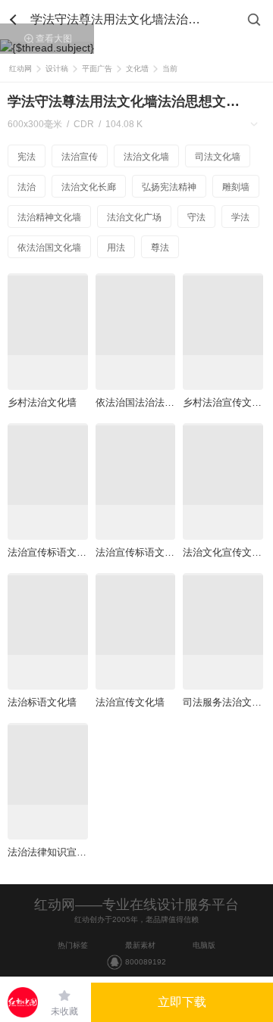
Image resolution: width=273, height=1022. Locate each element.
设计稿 (57, 68)
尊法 (160, 247)
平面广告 (97, 68)
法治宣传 (79, 156)
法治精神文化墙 (49, 217)
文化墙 (137, 68)
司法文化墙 (217, 156)
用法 (116, 247)
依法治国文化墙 (49, 247)
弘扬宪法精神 (169, 187)
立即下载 (182, 1002)
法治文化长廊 (88, 187)
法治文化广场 (134, 217)
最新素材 (140, 945)
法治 (26, 187)
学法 (240, 217)
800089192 (145, 962)
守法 (196, 217)
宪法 (26, 156)
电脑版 (204, 945)
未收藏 (64, 1011)
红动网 (20, 68)
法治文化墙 (146, 156)
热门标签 (73, 945)
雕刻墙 (235, 187)
